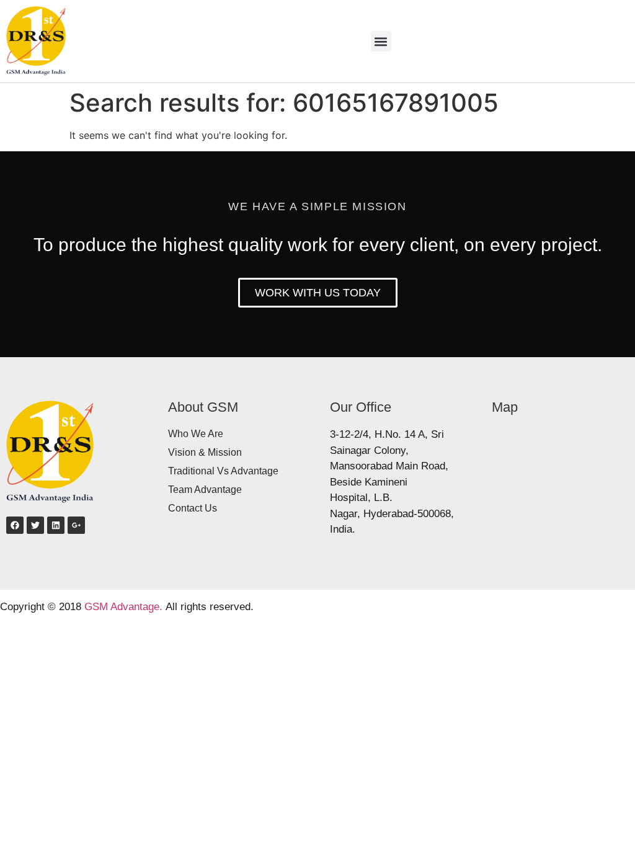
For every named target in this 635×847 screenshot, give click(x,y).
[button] (381, 41)
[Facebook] (15, 525)
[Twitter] (35, 525)
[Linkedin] (55, 525)
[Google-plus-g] (76, 525)
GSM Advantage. (123, 607)
